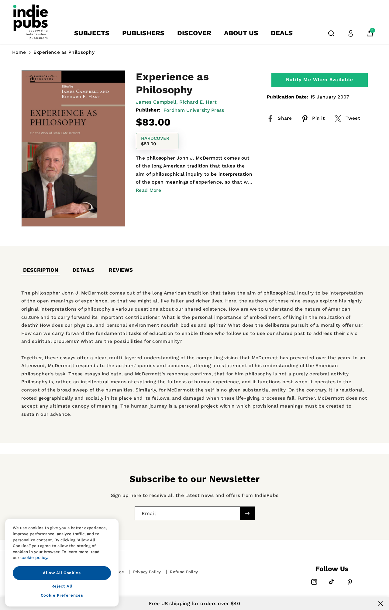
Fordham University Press (194, 110)
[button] (331, 33)
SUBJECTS (91, 33)
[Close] (380, 603)
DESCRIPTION (40, 270)
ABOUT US (241, 33)
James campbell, (157, 102)
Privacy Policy (147, 572)
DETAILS (83, 270)
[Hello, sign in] (350, 33)
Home (19, 52)
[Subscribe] (247, 513)
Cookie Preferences (62, 595)
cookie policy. (34, 557)
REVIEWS (121, 270)
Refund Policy (184, 572)
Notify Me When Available (319, 79)
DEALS (282, 33)
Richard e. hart (198, 102)
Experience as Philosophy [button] (64, 52)
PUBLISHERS (143, 33)
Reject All (62, 586)
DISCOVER (194, 33)
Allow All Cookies (62, 572)
